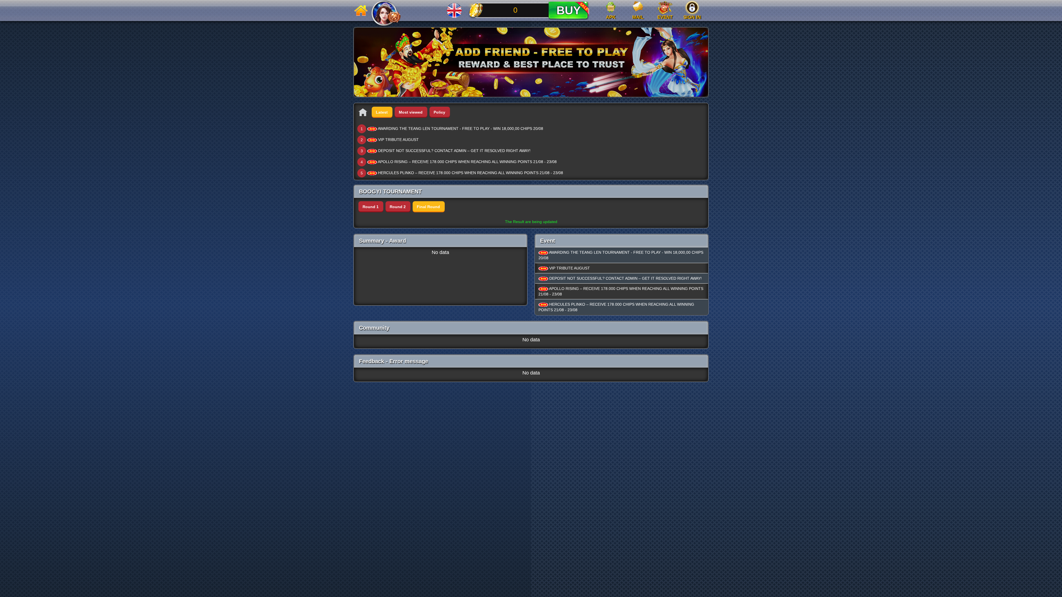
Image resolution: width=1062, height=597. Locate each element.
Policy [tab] (439, 112)
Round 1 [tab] (371, 207)
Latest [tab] (382, 112)
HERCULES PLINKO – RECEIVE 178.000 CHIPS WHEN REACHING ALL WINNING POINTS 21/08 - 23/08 (470, 173)
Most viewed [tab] (411, 112)
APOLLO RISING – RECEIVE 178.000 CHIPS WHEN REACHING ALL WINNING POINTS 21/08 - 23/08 (467, 161)
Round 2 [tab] (398, 207)
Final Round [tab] (428, 207)
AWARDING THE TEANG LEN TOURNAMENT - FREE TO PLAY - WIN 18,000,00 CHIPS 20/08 (460, 128)
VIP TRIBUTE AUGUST (398, 139)
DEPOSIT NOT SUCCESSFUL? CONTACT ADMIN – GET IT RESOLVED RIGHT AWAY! (454, 150)
